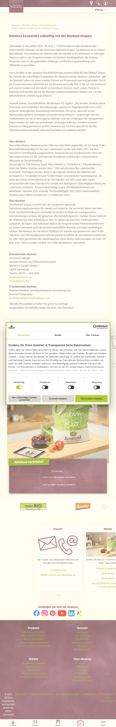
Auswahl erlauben (58, 398)
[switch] (45, 387)
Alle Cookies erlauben (91, 398)
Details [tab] (58, 335)
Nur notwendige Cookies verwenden (24, 398)
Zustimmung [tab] (23, 335)
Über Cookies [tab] (92, 335)
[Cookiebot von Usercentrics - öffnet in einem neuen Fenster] (95, 327)
